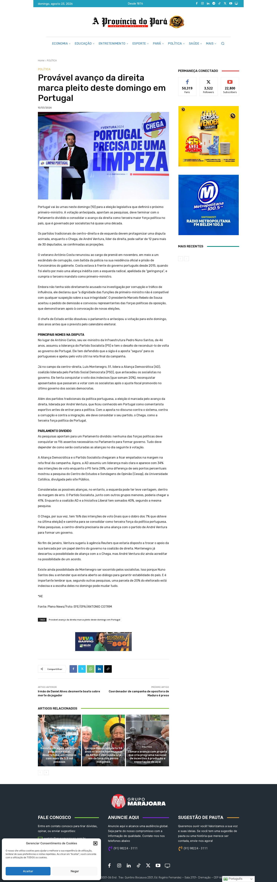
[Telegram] (214, 3)
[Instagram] (202, 3)
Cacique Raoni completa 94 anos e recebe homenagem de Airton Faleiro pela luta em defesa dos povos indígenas (103, 755)
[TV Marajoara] (236, 3)
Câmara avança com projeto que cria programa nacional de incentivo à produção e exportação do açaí (147, 756)
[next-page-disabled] (186, 258)
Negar (75, 871)
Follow (208, 80)
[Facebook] (197, 3)
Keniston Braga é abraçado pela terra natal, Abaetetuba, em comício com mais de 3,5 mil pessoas (59, 755)
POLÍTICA (52, 60)
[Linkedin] (208, 3)
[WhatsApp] (90, 669)
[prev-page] (40, 772)
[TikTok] (219, 3)
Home (41, 60)
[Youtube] (230, 3)
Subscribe (230, 80)
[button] (95, 843)
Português (235, 878)
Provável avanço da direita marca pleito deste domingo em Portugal (84, 619)
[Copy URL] (108, 669)
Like (187, 80)
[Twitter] (225, 3)
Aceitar (28, 871)
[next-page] (46, 772)
